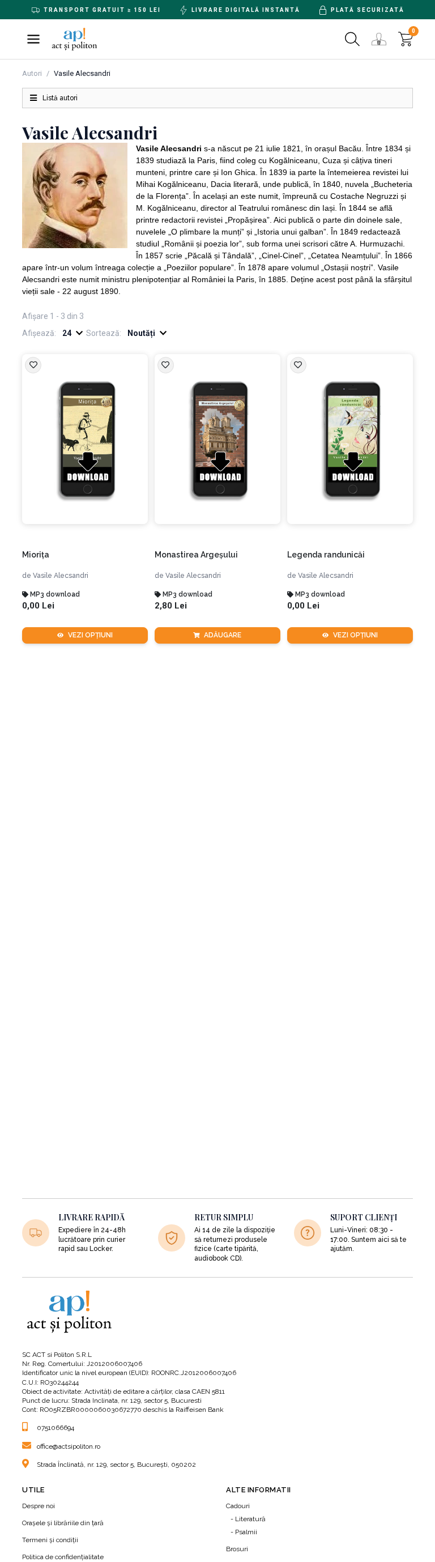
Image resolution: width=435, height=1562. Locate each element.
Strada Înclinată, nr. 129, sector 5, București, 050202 (116, 1465)
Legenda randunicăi (326, 554)
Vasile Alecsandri (60, 576)
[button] (33, 39)
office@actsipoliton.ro (68, 1446)
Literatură (250, 1519)
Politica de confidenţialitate (63, 1557)
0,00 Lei (38, 606)
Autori (32, 73)
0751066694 (55, 1428)
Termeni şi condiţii (50, 1540)
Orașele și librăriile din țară (63, 1523)
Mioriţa (35, 554)
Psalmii (246, 1532)
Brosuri (237, 1549)
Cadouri (238, 1506)
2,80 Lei (171, 606)
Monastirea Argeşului (196, 554)
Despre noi (38, 1506)
